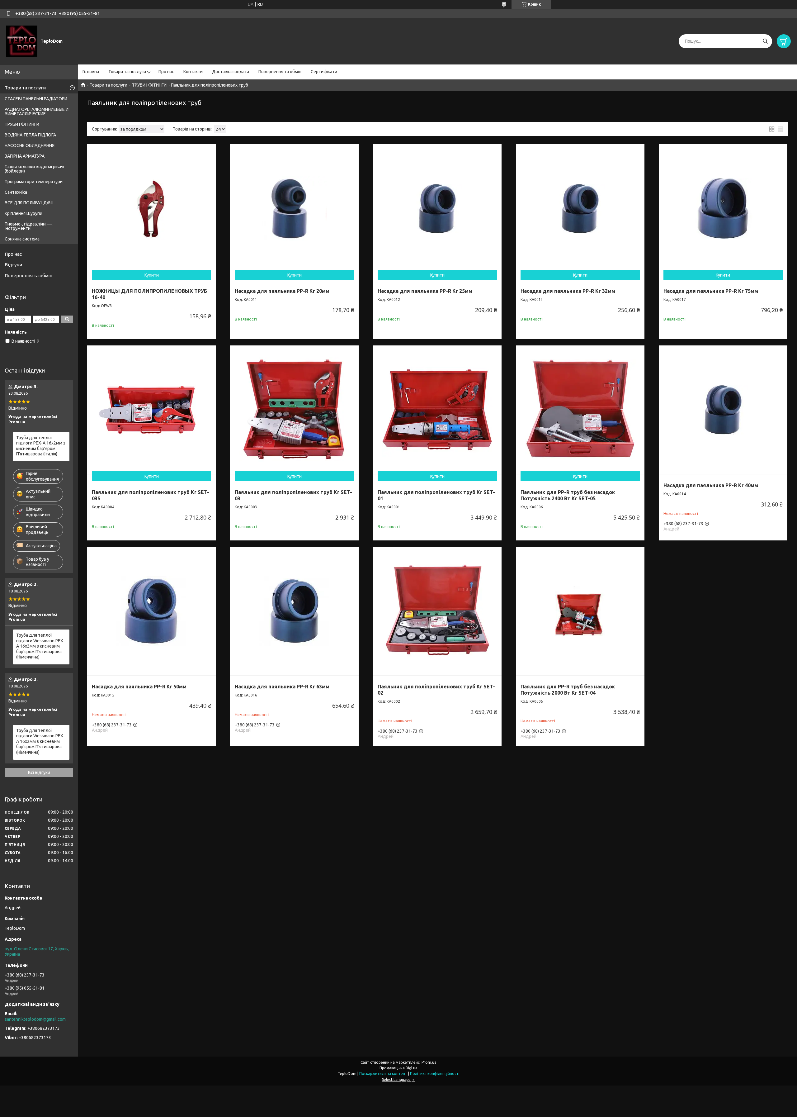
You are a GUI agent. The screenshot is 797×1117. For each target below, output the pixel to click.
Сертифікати (324, 71)
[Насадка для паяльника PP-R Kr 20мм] (294, 208)
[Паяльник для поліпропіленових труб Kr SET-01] (437, 409)
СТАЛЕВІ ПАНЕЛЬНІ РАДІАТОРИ (36, 98)
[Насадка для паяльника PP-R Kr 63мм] (294, 611)
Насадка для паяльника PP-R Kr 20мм (282, 291)
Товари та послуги (127, 71)
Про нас (166, 71)
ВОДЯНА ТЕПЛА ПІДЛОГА (30, 134)
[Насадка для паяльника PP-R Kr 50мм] (151, 611)
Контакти (193, 71)
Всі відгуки (39, 772)
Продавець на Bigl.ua (398, 1068)
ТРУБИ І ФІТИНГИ (149, 85)
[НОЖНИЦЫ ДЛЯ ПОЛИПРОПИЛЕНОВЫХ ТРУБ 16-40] (151, 208)
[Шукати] (765, 41)
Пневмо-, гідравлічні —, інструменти (29, 226)
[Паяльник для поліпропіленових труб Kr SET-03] (294, 409)
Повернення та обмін (279, 71)
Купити (151, 275)
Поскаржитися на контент (383, 1074)
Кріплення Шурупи (23, 213)
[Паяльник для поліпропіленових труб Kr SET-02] (437, 611)
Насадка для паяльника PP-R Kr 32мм (568, 291)
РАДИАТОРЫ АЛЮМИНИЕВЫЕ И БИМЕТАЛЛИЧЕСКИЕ (36, 111)
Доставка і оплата (230, 71)
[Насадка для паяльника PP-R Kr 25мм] (437, 208)
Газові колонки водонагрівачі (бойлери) (34, 168)
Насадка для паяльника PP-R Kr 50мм (139, 686)
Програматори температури (34, 181)
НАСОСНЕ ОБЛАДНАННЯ (29, 145)
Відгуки (13, 264)
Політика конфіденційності (435, 1074)
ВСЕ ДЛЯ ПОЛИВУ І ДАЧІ (29, 202)
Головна (91, 71)
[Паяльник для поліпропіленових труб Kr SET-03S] (151, 409)
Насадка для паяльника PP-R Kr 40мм (710, 485)
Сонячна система (22, 238)
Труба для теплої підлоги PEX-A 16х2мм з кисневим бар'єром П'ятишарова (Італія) (40, 446)
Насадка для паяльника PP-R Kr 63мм (282, 686)
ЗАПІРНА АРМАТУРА (25, 156)
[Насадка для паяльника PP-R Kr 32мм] (580, 208)
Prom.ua (429, 1062)
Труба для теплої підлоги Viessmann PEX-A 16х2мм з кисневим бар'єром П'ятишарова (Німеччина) (40, 646)
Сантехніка (16, 192)
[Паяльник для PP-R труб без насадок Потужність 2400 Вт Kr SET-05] (580, 409)
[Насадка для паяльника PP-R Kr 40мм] (723, 409)
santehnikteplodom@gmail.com (35, 1019)
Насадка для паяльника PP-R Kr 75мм (710, 291)
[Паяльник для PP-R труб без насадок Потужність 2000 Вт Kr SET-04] (580, 611)
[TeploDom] (21, 40)
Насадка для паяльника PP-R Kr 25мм (425, 291)
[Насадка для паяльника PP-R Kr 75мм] (723, 208)
